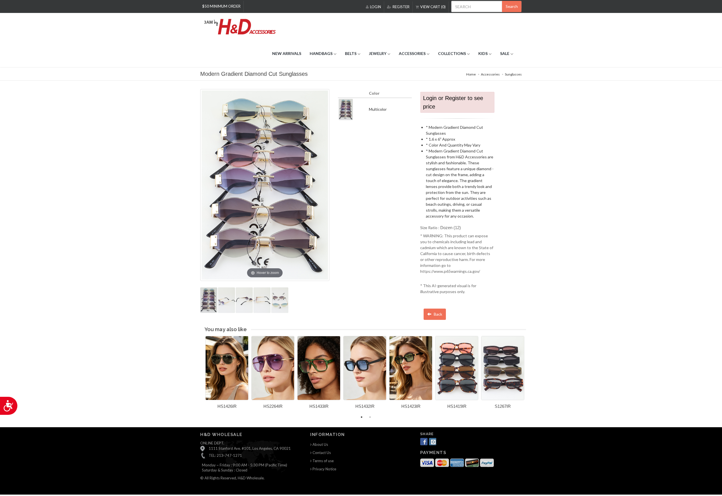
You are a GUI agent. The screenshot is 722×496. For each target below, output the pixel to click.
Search (512, 6)
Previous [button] (201, 375)
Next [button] (530, 375)
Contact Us (321, 452)
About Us (320, 444)
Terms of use (323, 461)
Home (471, 74)
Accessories (490, 74)
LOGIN (375, 7)
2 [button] (370, 417)
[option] (226, 374)
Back (437, 314)
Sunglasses (513, 74)
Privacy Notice (324, 469)
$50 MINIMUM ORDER (221, 6)
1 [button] (361, 417)
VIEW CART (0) (433, 7)
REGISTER (401, 7)
